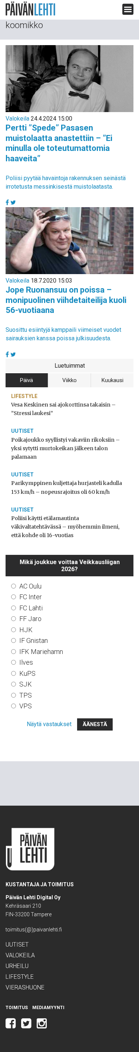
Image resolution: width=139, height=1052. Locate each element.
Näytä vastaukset (49, 724)
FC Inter (30, 597)
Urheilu (17, 966)
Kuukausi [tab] (112, 380)
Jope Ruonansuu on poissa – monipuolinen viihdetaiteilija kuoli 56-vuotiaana (66, 300)
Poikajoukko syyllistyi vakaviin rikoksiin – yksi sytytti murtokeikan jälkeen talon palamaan (65, 448)
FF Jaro (30, 619)
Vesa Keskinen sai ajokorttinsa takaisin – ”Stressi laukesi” (63, 409)
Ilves (26, 662)
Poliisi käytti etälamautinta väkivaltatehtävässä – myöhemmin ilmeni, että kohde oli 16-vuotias (65, 527)
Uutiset (22, 431)
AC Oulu (30, 586)
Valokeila (17, 118)
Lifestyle (24, 396)
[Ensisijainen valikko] (127, 9)
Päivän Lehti (30, 8)
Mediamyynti (48, 1007)
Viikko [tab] (69, 380)
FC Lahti (31, 608)
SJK (25, 684)
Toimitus (17, 1007)
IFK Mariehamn (41, 651)
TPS (25, 695)
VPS (25, 706)
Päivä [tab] (26, 380)
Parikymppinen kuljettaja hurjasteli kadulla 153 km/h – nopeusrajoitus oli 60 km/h (66, 487)
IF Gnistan (33, 640)
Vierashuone (25, 987)
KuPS (27, 673)
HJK (26, 630)
